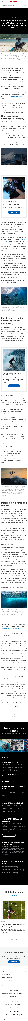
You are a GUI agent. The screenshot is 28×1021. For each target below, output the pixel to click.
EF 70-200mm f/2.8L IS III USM (12, 628)
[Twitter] (17, 1014)
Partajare (14, 716)
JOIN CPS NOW (14, 212)
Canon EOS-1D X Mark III (11, 762)
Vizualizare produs (9, 774)
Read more (14, 385)
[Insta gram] (10, 1014)
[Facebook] (6, 1014)
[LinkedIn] (14, 1014)
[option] (14, 919)
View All (13, 895)
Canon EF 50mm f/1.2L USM (13, 803)
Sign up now (14, 961)
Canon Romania (13, 1011)
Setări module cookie (14, 1007)
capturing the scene (17, 96)
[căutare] (2, 2)
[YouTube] (21, 1014)
